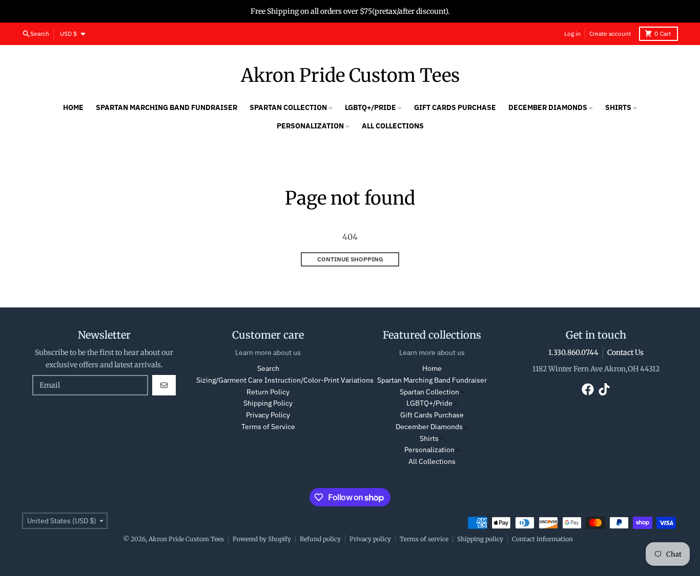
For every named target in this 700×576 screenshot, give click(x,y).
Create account (610, 33)
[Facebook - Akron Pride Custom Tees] (588, 389)
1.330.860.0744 (573, 352)
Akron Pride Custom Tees (350, 75)
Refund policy (320, 539)
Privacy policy (370, 539)
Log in (572, 33)
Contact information (542, 539)
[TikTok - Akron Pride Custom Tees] (604, 389)
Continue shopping (350, 259)
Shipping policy (480, 539)
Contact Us (625, 352)
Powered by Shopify (262, 539)
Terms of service (424, 539)
